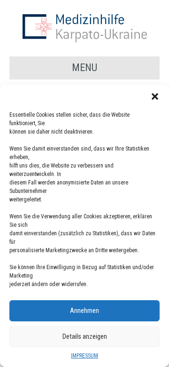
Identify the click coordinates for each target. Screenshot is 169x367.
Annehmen (84, 310)
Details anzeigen (84, 336)
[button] (155, 96)
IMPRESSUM (84, 355)
